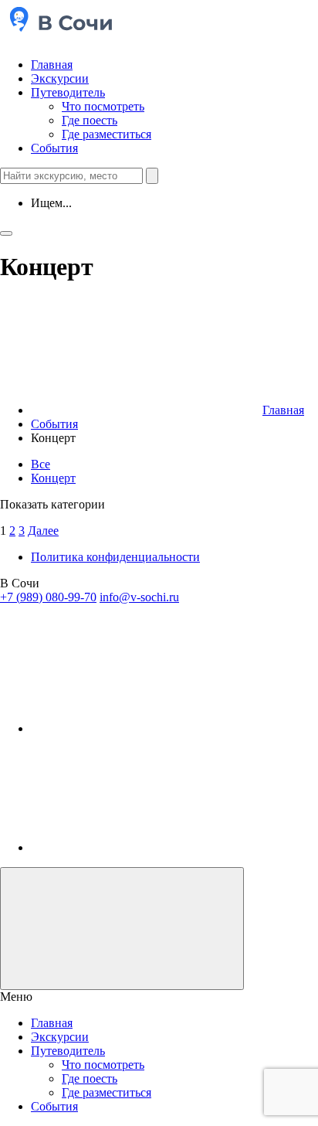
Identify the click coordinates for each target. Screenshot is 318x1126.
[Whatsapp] (146, 847)
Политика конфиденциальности (115, 556)
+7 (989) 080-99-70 (48, 597)
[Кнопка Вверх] (122, 928)
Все (40, 464)
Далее (43, 530)
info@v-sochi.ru (139, 597)
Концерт (53, 478)
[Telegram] (146, 728)
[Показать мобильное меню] (6, 233)
